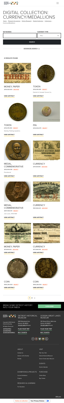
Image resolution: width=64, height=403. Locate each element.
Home (5, 21)
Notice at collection (21, 401)
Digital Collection (38, 21)
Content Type (42, 32)
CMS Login (58, 396)
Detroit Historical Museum (46, 356)
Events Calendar (43, 367)
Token (36, 86)
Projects (20, 378)
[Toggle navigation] (57, 3)
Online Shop (42, 375)
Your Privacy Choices (37, 401)
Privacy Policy (8, 328)
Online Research (27, 21)
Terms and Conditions (10, 332)
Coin (7, 281)
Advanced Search (31, 48)
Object (44, 89)
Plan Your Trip (23, 329)
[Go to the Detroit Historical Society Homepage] (11, 2)
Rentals (19, 358)
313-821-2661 (44, 325)
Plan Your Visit (43, 353)
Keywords (7, 32)
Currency (39, 163)
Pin (35, 125)
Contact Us (20, 353)
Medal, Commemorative (13, 165)
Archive (16, 89)
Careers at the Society (23, 356)
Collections (48, 21)
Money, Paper (12, 86)
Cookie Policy (8, 330)
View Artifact (9, 96)
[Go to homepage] (9, 318)
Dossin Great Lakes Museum (46, 358)
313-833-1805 (22, 325)
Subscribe (50, 306)
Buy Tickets (22, 332)
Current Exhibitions (22, 375)
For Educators (21, 387)
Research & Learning (14, 21)
